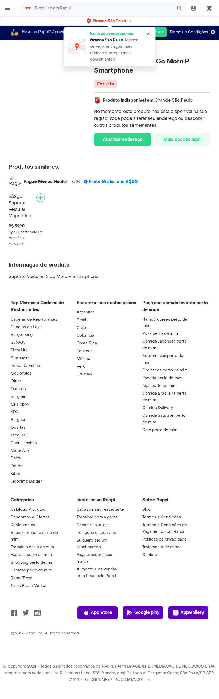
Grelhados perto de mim (165, 370)
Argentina (86, 312)
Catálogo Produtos (28, 509)
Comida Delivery (157, 407)
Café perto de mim (159, 429)
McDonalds (21, 373)
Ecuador (84, 351)
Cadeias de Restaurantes (34, 319)
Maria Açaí (20, 450)
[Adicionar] (40, 197)
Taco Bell (19, 435)
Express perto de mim (31, 554)
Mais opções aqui (181, 139)
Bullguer (18, 396)
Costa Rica (87, 343)
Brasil (82, 320)
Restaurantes (23, 524)
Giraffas (18, 427)
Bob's (16, 458)
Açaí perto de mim (159, 385)
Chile (81, 327)
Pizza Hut (19, 350)
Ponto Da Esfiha (25, 365)
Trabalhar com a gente (97, 517)
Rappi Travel (22, 578)
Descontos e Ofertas (30, 517)
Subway (18, 342)
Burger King (22, 334)
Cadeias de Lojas (27, 326)
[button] (109, 21)
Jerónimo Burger (26, 481)
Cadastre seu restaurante (100, 509)
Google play (146, 612)
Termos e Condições (189, 32)
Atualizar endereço (123, 139)
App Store (101, 612)
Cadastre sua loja (93, 524)
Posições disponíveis (96, 532)
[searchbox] (102, 8)
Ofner (16, 381)
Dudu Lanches (24, 443)
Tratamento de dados (162, 547)
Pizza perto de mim (160, 333)
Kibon (16, 473)
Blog (146, 509)
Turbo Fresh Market (28, 585)
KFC (14, 412)
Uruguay (84, 374)
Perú (81, 366)
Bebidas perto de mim (31, 570)
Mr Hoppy (20, 404)
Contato (149, 554)
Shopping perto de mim (32, 562)
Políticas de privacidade (164, 539)
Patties (17, 465)
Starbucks (20, 357)
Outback (18, 388)
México (83, 358)
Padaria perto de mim (162, 377)
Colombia (85, 335)
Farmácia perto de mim (32, 547)
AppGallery (192, 612)
